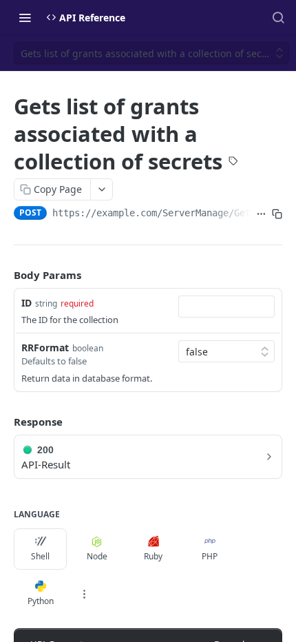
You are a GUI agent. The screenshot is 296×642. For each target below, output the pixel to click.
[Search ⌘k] (278, 17)
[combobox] (226, 307)
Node (97, 556)
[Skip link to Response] (4, 421)
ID (26, 302)
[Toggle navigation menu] (25, 17)
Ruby (153, 556)
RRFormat (45, 347)
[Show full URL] (261, 214)
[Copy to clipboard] (277, 214)
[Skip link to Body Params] (4, 275)
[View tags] (233, 162)
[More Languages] (84, 593)
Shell (40, 556)
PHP (210, 556)
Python (41, 601)
